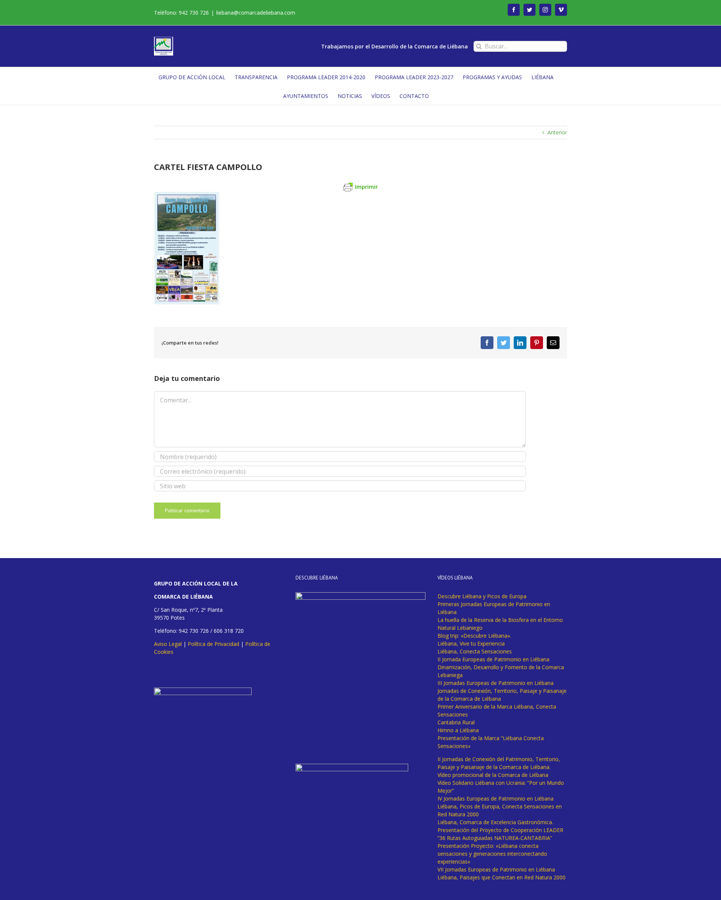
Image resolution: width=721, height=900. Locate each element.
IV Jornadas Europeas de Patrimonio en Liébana (495, 798)
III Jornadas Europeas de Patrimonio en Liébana (495, 682)
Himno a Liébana (458, 730)
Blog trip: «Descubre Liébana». (474, 635)
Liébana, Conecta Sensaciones (474, 651)
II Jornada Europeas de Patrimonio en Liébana (493, 659)
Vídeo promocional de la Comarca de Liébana (492, 774)
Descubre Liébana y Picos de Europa (481, 596)
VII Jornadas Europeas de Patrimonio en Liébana (496, 869)
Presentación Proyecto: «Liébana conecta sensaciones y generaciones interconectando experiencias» (492, 853)
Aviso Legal (168, 643)
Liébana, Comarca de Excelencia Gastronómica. (495, 822)
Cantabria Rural (456, 722)
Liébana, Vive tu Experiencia (471, 643)
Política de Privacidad (213, 643)
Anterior (557, 132)
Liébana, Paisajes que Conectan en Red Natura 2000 (501, 877)
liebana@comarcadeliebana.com (255, 12)
